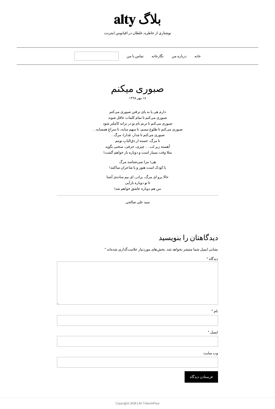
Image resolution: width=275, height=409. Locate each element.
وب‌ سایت (210, 353)
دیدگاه (212, 258)
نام (214, 311)
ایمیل (213, 332)
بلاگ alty (137, 19)
